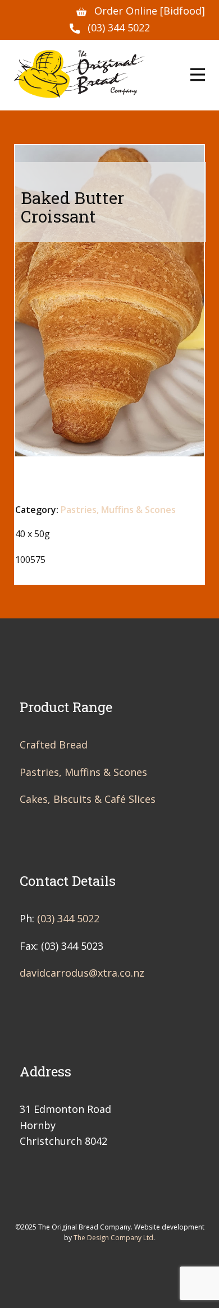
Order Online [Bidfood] (149, 10)
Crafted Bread (54, 744)
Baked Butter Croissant (72, 207)
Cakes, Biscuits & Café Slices (88, 799)
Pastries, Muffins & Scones (118, 509)
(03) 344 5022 (119, 27)
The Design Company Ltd (113, 1237)
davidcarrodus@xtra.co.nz (82, 972)
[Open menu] (197, 74)
